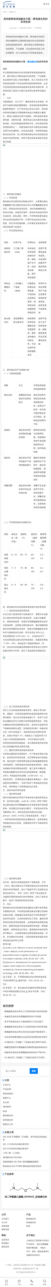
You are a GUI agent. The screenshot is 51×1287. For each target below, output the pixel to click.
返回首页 (5, 1247)
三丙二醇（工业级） (12, 1153)
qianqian (13, 28)
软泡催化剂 (8, 1120)
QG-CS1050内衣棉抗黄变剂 (15, 1148)
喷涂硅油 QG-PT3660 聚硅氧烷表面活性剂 (22, 1166)
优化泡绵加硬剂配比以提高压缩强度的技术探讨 (25, 1037)
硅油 (5, 1111)
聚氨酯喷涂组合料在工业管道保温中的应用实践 (25, 1011)
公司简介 (5, 1219)
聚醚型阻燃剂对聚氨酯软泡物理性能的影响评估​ (25, 1047)
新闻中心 (12, 12)
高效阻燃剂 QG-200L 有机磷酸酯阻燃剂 (21, 1162)
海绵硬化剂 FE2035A (12, 1157)
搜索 (34, 1071)
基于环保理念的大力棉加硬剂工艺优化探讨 (23, 1021)
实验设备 (5, 1226)
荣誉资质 (5, 1229)
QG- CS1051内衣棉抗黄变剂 (16, 1144)
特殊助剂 (7, 1107)
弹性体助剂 (8, 1093)
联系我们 (5, 1243)
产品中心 (7, 1085)
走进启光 (5, 1240)
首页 (4, 12)
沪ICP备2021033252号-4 (25, 1272)
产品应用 (7, 1089)
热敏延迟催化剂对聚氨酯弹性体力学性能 (22, 1016)
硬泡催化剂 (32, 61)
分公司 (4, 1222)
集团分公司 (8, 1124)
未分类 (6, 1102)
